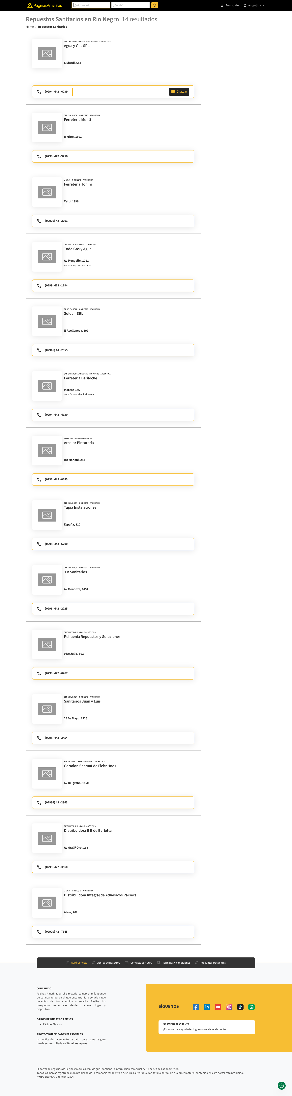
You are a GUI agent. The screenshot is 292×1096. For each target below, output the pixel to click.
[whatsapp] (251, 1007)
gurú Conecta (79, 963)
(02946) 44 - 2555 (56, 350)
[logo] (47, 53)
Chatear (182, 91)
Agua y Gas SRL (77, 46)
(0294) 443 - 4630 (56, 415)
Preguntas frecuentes (213, 963)
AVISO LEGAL (45, 1077)
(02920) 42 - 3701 (56, 221)
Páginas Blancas (52, 1024)
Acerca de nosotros (108, 963)
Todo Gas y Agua (78, 249)
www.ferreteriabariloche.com (79, 394)
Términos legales (77, 1043)
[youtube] (218, 1007)
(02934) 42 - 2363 (56, 802)
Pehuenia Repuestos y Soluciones (92, 636)
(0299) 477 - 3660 (56, 867)
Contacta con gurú (141, 963)
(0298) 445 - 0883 (56, 479)
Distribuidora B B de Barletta (88, 830)
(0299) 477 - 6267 (56, 673)
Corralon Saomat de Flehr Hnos (90, 766)
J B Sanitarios (75, 572)
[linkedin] (207, 1007)
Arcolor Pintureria (79, 443)
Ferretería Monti (77, 120)
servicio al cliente (215, 1029)
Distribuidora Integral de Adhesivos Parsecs (100, 895)
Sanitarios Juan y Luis (82, 701)
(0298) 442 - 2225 (56, 608)
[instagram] (229, 1007)
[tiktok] (240, 1007)
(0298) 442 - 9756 (56, 156)
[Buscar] (154, 5)
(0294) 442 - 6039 (56, 91)
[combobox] (91, 5)
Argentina (254, 5)
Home (30, 27)
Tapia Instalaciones (80, 507)
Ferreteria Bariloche (80, 378)
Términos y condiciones (176, 963)
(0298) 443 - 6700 (56, 544)
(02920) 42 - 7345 (56, 931)
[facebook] (196, 1007)
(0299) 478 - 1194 (56, 285)
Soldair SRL (73, 313)
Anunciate (232, 5)
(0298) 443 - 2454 (56, 738)
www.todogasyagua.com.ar (78, 265)
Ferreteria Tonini (78, 184)
